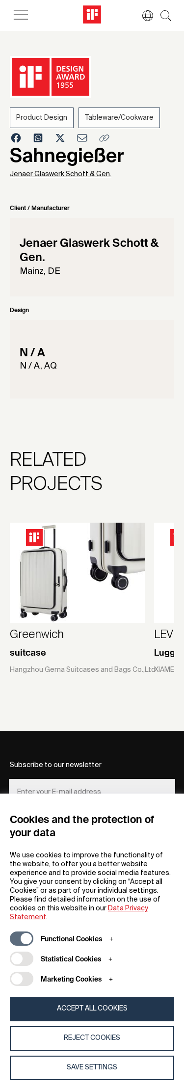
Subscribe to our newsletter (56, 765)
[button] (142, 15)
